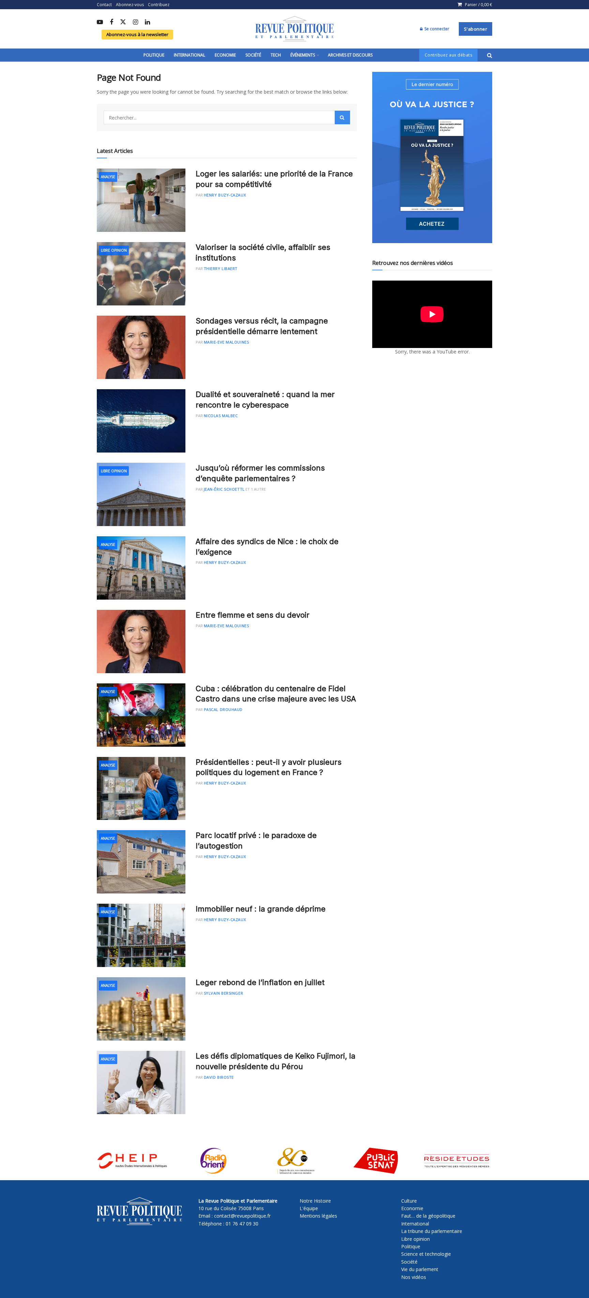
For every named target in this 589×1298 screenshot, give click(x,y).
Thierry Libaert (221, 268)
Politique (154, 55)
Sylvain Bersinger (223, 993)
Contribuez (158, 4)
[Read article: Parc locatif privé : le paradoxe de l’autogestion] (141, 861)
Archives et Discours (350, 55)
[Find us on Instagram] (135, 22)
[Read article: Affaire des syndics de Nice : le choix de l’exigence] (141, 568)
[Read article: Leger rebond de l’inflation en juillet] (141, 1009)
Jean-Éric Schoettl (224, 489)
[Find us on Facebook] (111, 22)
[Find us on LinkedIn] (147, 22)
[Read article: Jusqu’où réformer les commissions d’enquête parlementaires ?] (141, 494)
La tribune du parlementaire (431, 1231)
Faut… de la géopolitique (428, 1216)
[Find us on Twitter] (123, 22)
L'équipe (309, 1208)
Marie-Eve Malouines (226, 342)
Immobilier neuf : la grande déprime (261, 908)
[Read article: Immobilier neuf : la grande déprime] (141, 935)
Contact (104, 4)
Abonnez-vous (130, 4)
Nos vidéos (413, 1277)
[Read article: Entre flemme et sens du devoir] (141, 641)
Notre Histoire (315, 1201)
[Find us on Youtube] (100, 22)
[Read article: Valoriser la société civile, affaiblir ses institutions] (141, 273)
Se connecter (436, 29)
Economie (225, 55)
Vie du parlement (419, 1269)
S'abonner (475, 29)
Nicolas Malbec (221, 415)
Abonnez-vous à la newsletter (137, 34)
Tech (276, 55)
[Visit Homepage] (294, 29)
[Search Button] (489, 55)
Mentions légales (318, 1216)
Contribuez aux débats (448, 55)
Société (253, 55)
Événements (302, 55)
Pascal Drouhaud (223, 709)
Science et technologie (426, 1254)
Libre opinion (415, 1239)
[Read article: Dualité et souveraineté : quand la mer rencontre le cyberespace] (141, 421)
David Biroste (219, 1077)
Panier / (478, 4)
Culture (409, 1201)
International (189, 55)
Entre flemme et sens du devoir (252, 615)
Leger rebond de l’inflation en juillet (260, 982)
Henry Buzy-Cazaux (225, 194)
